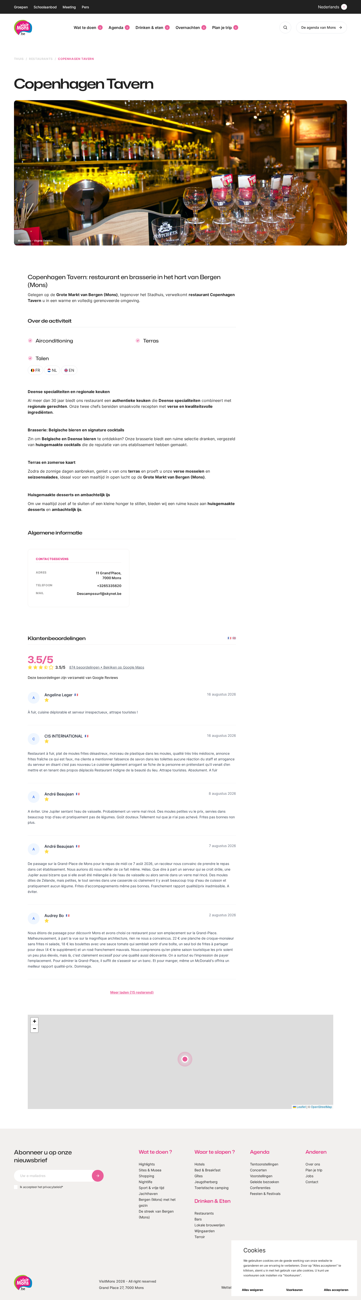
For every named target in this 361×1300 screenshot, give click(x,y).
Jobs (309, 1176)
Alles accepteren (336, 1290)
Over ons (312, 1164)
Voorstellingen (261, 1176)
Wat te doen (85, 27)
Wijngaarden (204, 1231)
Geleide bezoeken (264, 1182)
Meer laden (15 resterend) (132, 992)
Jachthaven (148, 1193)
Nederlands (328, 6)
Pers (85, 7)
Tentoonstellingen (264, 1164)
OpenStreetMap (321, 1107)
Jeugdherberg (206, 1182)
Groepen (21, 7)
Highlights (147, 1164)
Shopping (146, 1176)
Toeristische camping (211, 1188)
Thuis (19, 59)
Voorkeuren (294, 1290)
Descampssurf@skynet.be (99, 593)
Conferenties (260, 1188)
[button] (185, 1059)
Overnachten (188, 27)
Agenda (116, 27)
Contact (311, 1182)
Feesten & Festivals (265, 1193)
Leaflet (301, 1107)
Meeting (69, 7)
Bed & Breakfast (207, 1170)
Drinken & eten (149, 27)
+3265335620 (109, 586)
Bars (198, 1219)
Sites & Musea (150, 1170)
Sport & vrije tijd (151, 1188)
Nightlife (145, 1182)
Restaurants (41, 59)
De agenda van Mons (318, 27)
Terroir (199, 1237)
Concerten (258, 1170)
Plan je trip (222, 27)
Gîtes (198, 1176)
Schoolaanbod (45, 7)
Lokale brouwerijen (209, 1225)
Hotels (199, 1164)
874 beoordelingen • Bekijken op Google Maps (106, 667)
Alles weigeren (252, 1290)
